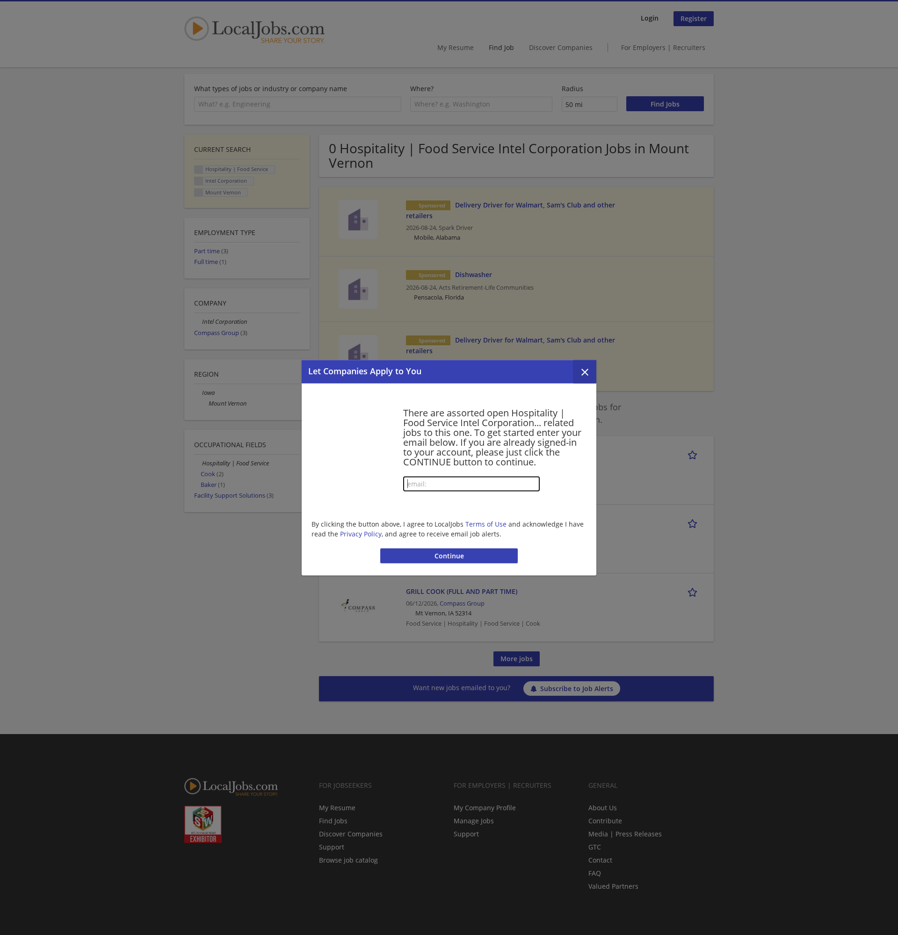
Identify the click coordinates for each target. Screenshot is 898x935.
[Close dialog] (584, 371)
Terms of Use (486, 524)
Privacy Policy (361, 533)
